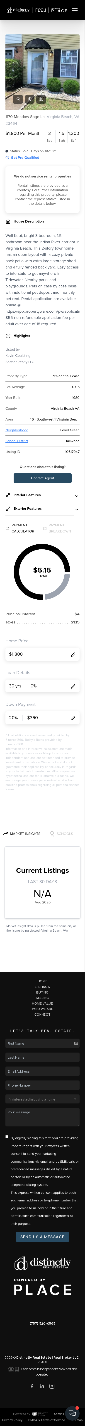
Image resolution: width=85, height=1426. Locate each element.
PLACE (42, 1362)
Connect (42, 1014)
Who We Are (42, 1009)
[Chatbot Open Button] (72, 1413)
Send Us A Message (42, 1236)
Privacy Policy (12, 1420)
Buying (42, 992)
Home (43, 981)
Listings (42, 987)
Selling (42, 998)
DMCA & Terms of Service (46, 1420)
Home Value (42, 1003)
